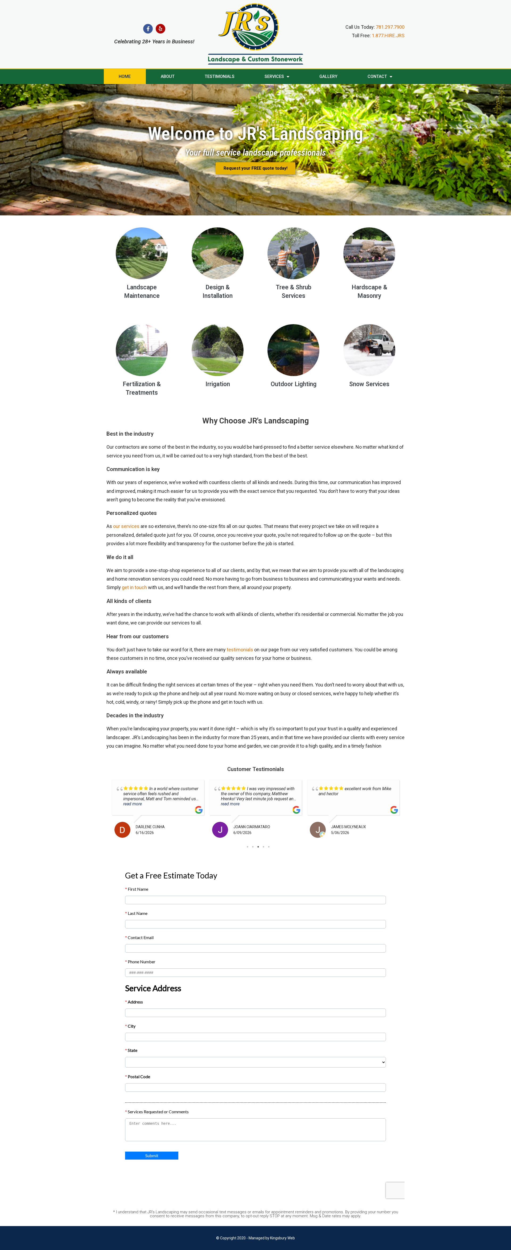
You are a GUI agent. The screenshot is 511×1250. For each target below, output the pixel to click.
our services (126, 526)
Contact (377, 76)
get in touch (134, 587)
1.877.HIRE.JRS (388, 35)
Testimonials (219, 76)
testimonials (240, 649)
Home (125, 76)
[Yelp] (160, 29)
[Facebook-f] (148, 29)
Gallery (328, 76)
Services (274, 76)
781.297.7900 (390, 27)
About (168, 76)
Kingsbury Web (282, 1238)
